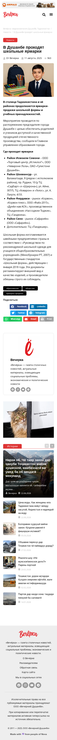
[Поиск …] (44, 15)
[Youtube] (23, 389)
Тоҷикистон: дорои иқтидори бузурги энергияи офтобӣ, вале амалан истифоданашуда (35, 580)
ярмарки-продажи (14, 293)
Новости (7, 32)
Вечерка (16, 360)
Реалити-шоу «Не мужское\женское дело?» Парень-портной (32, 561)
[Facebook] (12, 389)
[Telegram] (28, 389)
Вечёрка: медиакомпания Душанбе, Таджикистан (26, 28)
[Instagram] (18, 389)
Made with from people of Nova (28, 734)
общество (30, 288)
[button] (51, 14)
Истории (12, 446)
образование (12, 288)
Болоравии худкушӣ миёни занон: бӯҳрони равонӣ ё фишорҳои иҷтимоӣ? (33, 528)
